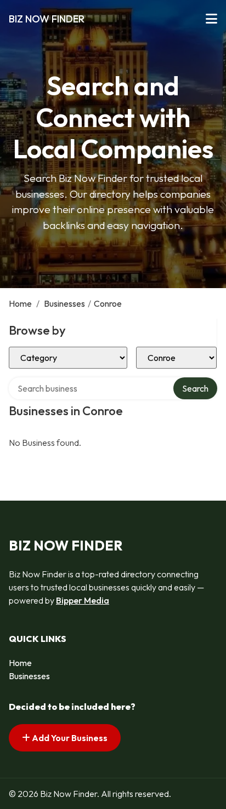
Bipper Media (82, 600)
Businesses (64, 303)
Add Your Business (69, 737)
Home (20, 303)
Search (195, 388)
